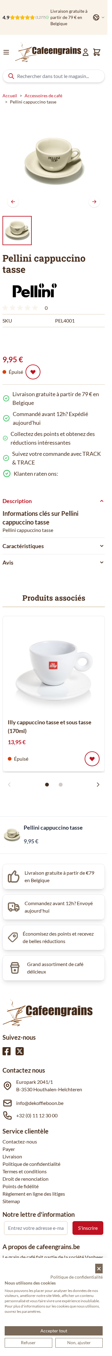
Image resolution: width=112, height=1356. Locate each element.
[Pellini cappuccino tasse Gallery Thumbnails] (17, 230)
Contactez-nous (19, 1141)
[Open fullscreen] (53, 161)
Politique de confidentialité (31, 1164)
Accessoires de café (43, 95)
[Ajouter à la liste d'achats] (33, 371)
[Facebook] (6, 1051)
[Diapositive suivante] (98, 784)
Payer (8, 1149)
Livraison (12, 1156)
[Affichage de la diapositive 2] (61, 784)
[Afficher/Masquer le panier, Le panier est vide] (96, 52)
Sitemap (11, 1201)
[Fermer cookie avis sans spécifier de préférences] (99, 1268)
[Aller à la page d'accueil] (48, 52)
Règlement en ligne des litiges (33, 1194)
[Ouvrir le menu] (6, 52)
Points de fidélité (20, 1186)
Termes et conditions (24, 1171)
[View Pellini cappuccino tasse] (17, 230)
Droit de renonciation (25, 1179)
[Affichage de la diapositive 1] (47, 784)
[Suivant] (94, 201)
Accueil (9, 95)
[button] (35, 290)
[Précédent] (13, 201)
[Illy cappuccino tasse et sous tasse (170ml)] (54, 667)
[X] (20, 1051)
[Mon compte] (85, 52)
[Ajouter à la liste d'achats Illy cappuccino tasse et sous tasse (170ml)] (92, 758)
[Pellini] (35, 290)
